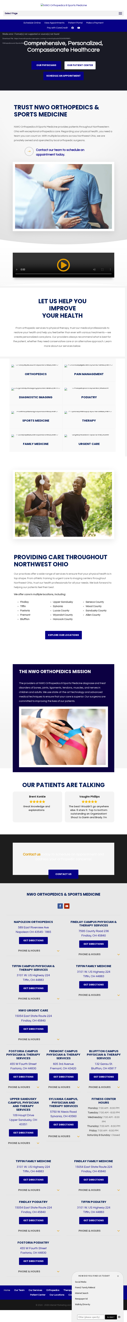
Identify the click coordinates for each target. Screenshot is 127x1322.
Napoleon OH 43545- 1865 (33, 932)
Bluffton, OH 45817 (103, 1068)
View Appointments (54, 23)
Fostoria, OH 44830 (23, 1068)
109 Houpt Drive (23, 1115)
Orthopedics (52, 1290)
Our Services (35, 1290)
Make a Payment (95, 23)
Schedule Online (32, 23)
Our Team (19, 1290)
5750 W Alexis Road (63, 1111)
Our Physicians (46, 65)
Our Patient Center (80, 65)
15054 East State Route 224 (33, 1016)
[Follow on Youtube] (66, 906)
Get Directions (33, 940)
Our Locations (57, 1295)
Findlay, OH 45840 (93, 935)
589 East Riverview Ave (33, 927)
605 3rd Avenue (63, 1064)
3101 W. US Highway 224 (33, 975)
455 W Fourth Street (23, 1064)
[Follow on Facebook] (60, 906)
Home (7, 1290)
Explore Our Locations (63, 635)
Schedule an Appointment (63, 75)
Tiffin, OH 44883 (33, 979)
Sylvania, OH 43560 (63, 1116)
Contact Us (63, 874)
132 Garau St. (104, 1064)
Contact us (32, 854)
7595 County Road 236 (94, 931)
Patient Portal (75, 23)
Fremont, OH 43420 (63, 1068)
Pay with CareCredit (57, 28)
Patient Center (37, 1295)
